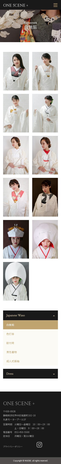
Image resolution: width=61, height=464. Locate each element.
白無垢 (10, 325)
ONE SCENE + (15, 5)
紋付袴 (10, 343)
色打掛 (10, 334)
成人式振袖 (12, 361)
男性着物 (11, 352)
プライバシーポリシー (13, 446)
